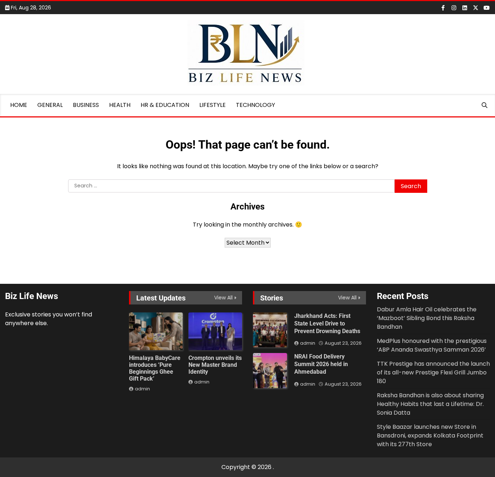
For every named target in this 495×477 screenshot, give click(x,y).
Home (18, 105)
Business (86, 105)
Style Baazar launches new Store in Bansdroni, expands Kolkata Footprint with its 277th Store (430, 435)
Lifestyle (212, 105)
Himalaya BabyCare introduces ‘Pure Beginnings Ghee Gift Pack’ (154, 368)
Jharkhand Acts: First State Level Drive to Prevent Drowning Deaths (327, 323)
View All (223, 297)
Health (119, 105)
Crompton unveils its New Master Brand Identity (215, 364)
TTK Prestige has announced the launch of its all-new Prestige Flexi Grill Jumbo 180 (433, 372)
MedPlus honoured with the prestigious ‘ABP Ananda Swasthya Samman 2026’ (432, 345)
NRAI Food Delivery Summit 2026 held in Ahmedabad (321, 364)
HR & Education (165, 105)
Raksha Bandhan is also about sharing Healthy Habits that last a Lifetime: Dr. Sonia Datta (430, 404)
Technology (255, 105)
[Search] (484, 105)
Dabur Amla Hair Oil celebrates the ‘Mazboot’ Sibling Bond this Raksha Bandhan (427, 318)
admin (142, 389)
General (50, 105)
